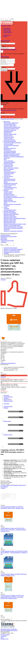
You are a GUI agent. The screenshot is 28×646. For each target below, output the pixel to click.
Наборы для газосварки (10, 201)
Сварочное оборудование (7, 119)
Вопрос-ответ (8, 399)
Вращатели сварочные (10, 148)
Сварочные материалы (10, 184)
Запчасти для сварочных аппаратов (13, 231)
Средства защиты (8, 176)
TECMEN (6, 253)
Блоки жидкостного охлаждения (12, 142)
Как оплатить (7, 29)
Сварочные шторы (9, 173)
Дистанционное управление (11, 145)
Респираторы (7, 170)
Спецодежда (7, 174)
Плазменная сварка (9, 137)
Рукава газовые (8, 198)
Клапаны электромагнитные (11, 155)
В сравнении (4, 391)
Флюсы (6, 182)
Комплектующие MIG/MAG (11, 214)
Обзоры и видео (8, 401)
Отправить (3, 104)
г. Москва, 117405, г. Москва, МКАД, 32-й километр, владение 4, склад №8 (14, 381)
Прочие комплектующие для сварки (13, 226)
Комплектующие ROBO (10, 217)
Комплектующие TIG (9, 215)
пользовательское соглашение (8, 49)
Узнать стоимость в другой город (9, 385)
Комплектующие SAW (10, 221)
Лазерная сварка (8, 135)
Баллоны (6, 190)
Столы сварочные (8, 160)
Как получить (7, 31)
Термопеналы (7, 149)
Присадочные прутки (9, 180)
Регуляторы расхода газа (10, 196)
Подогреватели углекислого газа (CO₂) (14, 197)
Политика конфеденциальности (9, 630)
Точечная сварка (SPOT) (10, 125)
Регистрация (7, 35)
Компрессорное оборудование (9, 236)
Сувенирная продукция (10, 210)
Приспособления (8, 163)
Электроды (7, 177)
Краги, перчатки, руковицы (11, 167)
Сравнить (3, 390)
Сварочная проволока (9, 179)
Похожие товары (5, 483)
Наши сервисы (8, 32)
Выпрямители (7, 132)
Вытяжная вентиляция (10, 152)
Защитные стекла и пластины (11, 252)
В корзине (3, 377)
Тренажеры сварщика (9, 162)
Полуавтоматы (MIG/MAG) (11, 123)
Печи (5, 159)
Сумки (5, 207)
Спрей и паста (7, 186)
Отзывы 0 (3, 279)
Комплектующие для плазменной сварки (14, 218)
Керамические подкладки (10, 183)
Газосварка (7, 205)
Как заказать (7, 28)
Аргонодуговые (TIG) (9, 124)
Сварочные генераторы (10, 130)
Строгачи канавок (8, 144)
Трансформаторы (8, 131)
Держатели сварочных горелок (12, 153)
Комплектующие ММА (10, 212)
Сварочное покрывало (10, 172)
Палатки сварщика (9, 169)
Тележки (6, 146)
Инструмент (4, 239)
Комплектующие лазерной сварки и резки (15, 224)
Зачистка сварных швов (10, 134)
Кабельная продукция (9, 222)
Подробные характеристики (8, 363)
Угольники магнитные (10, 151)
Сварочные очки (8, 166)
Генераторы (4, 237)
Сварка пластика (8, 138)
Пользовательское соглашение (9, 629)
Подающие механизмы (10, 141)
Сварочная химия (8, 189)
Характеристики (8, 396)
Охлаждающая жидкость (10, 187)
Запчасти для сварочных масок (12, 225)
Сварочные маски (8, 165)
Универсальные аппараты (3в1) (12, 127)
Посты (5, 203)
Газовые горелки (8, 191)
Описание (6, 395)
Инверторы (7, 121)
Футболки (6, 208)
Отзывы (6, 398)
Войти (5, 36)
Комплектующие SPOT (10, 219)
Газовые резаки (8, 193)
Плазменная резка (5, 235)
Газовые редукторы (9, 194)
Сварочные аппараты (9, 139)
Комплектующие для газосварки (12, 204)
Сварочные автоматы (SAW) (11, 128)
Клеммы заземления (9, 211)
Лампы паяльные (8, 200)
